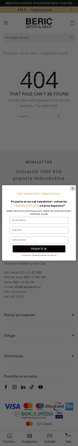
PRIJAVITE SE (39, 249)
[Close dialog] (73, 188)
